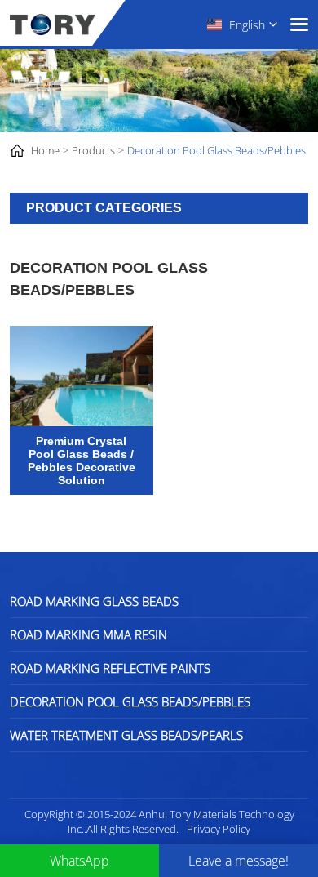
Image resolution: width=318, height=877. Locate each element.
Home (45, 150)
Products (93, 150)
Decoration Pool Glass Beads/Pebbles (216, 150)
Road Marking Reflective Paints (110, 668)
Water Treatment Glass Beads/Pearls (126, 735)
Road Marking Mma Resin (88, 634)
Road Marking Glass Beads (94, 601)
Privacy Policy (218, 828)
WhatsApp (79, 861)
